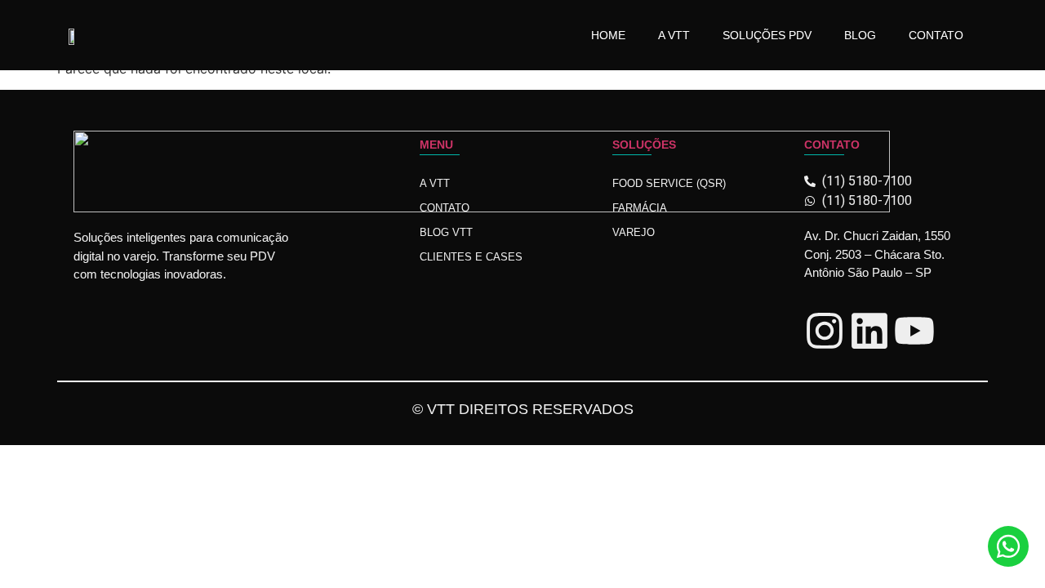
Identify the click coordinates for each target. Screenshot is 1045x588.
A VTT (674, 35)
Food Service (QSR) (669, 183)
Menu (436, 144)
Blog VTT (446, 232)
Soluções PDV (767, 35)
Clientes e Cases (471, 257)
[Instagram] (824, 330)
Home (608, 35)
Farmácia (639, 208)
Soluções (644, 144)
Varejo (633, 232)
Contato (936, 35)
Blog (860, 35)
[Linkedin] (869, 330)
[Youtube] (914, 330)
